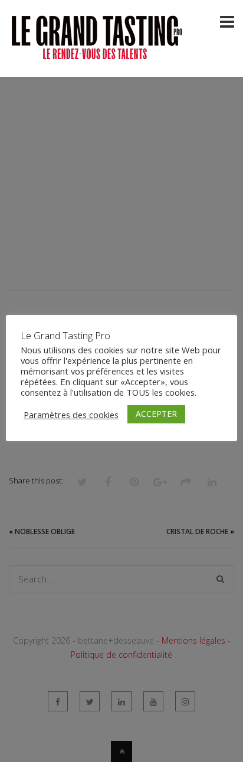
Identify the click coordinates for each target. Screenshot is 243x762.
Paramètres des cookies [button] (71, 414)
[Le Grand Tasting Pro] (97, 55)
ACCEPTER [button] (156, 413)
